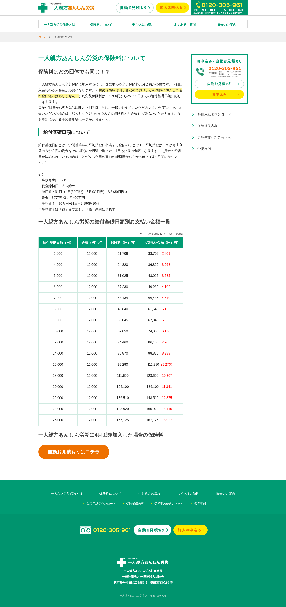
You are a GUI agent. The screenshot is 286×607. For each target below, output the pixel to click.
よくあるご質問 (185, 24)
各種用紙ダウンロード (214, 114)
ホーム (42, 37)
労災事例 (204, 149)
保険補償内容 (207, 126)
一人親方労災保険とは (59, 24)
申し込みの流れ (143, 24)
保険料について (101, 24)
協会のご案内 (226, 24)
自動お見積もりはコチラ (74, 451)
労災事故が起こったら (214, 137)
